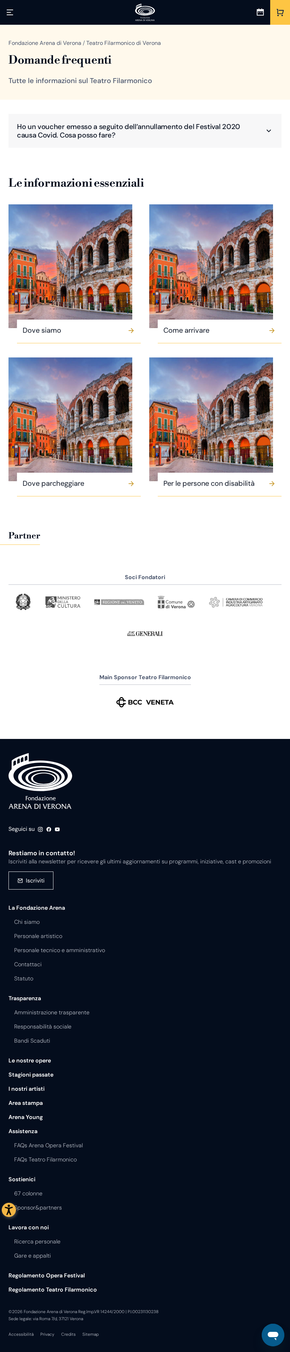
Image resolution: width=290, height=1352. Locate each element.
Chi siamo (27, 922)
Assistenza (22, 1131)
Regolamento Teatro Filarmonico (52, 1289)
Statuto (23, 978)
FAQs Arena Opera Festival (48, 1145)
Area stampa (25, 1103)
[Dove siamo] (70, 266)
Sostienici (21, 1179)
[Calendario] (260, 12)
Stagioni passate (30, 1074)
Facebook (49, 829)
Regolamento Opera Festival (46, 1275)
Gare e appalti (32, 1255)
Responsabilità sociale (42, 1026)
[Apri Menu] (10, 12)
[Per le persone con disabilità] (211, 419)
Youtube (57, 829)
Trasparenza (24, 998)
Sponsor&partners (38, 1207)
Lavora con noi (28, 1227)
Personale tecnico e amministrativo (59, 950)
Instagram (40, 829)
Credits (68, 1334)
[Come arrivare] (211, 266)
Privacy (47, 1334)
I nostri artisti (26, 1088)
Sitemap (90, 1334)
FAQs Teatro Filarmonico (45, 1159)
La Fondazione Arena (36, 907)
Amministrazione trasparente (51, 1012)
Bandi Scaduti (32, 1040)
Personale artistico (38, 936)
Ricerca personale (37, 1241)
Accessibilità (21, 1334)
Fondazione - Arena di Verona (40, 781)
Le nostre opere (29, 1060)
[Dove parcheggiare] (70, 419)
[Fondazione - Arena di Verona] (145, 12)
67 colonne (28, 1193)
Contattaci (28, 964)
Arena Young (25, 1117)
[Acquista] (280, 12)
